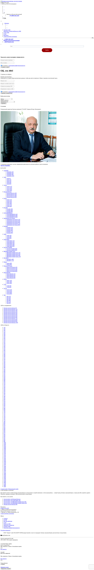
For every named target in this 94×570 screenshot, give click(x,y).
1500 (5, 478)
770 (4, 420)
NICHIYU (6, 258)
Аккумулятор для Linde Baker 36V (12, 500)
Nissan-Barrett (7, 272)
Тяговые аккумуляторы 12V (10, 309)
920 (4, 436)
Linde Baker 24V (10, 242)
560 (4, 393)
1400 (5, 474)
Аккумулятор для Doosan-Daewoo (12, 499)
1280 (5, 466)
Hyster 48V (9, 203)
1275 (5, 465)
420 (4, 372)
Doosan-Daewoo (7, 191)
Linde (5, 234)
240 (4, 346)
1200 (5, 461)
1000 (5, 442)
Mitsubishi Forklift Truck (9, 251)
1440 (5, 475)
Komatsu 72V (9, 231)
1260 (5, 464)
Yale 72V (8, 301)
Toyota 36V (9, 291)
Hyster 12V (9, 199)
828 (4, 428)
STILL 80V (9, 283)
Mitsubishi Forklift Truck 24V (13, 252)
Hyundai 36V (9, 209)
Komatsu (6, 226)
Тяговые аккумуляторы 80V (10, 320)
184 (4, 334)
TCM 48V (8, 287)
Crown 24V (9, 187)
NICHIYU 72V (10, 260)
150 (4, 329)
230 (4, 343)
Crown (5, 185)
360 (4, 366)
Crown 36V (9, 189)
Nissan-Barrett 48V (10, 277)
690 (4, 409)
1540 (5, 481)
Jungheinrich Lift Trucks (9, 218)
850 (4, 430)
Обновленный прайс (13, 489)
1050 (5, 446)
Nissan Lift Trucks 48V (11, 270)
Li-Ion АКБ (6, 32)
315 (4, 358)
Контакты (6, 35)
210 (4, 339)
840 (4, 429)
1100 (5, 449)
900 (4, 434)
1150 (5, 456)
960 (4, 440)
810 (4, 425)
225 (4, 342)
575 (4, 395)
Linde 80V (9, 238)
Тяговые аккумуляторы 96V (10, 321)
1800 (5, 485)
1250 (5, 462)
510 (4, 383)
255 (4, 348)
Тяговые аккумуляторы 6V (10, 308)
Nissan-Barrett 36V (10, 276)
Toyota (5, 288)
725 (4, 413)
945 (4, 438)
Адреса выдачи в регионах (10, 36)
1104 (5, 450)
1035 (5, 445)
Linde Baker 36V (10, 243)
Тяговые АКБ (7, 30)
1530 (5, 479)
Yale (5, 295)
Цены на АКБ (17, 31)
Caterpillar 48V (10, 174)
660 (4, 405)
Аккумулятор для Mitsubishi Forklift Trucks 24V (15, 503)
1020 (5, 444)
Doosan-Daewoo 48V (11, 195)
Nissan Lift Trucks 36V (11, 268)
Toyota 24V (9, 289)
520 (4, 384)
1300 (5, 468)
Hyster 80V (9, 206)
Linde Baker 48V (10, 244)
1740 (5, 483)
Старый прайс (4, 489)
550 (4, 391)
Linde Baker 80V (10, 246)
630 (4, 401)
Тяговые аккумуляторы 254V (11, 322)
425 (4, 374)
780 (4, 421)
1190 (5, 460)
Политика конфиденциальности (12, 527)
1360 (5, 470)
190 (4, 335)
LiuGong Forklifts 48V (11, 248)
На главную (4, 549)
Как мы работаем (8, 521)
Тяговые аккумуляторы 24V (10, 312)
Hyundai (6, 207)
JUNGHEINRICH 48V (12, 215)
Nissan (5, 262)
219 (4, 340)
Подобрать (3, 103)
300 (4, 356)
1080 (5, 448)
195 (4, 336)
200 (4, 338)
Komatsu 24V (9, 227)
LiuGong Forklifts (8, 247)
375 (4, 368)
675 (4, 407)
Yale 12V (8, 296)
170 (4, 331)
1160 (5, 458)
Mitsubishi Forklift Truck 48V (13, 255)
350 (4, 364)
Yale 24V (8, 297)
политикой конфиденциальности (17, 65)
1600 (5, 482)
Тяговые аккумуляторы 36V (10, 313)
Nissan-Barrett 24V (10, 275)
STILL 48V (9, 281)
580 (4, 396)
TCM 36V (8, 285)
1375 (5, 472)
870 (4, 432)
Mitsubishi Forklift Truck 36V (13, 254)
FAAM (5, 519)
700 (4, 411)
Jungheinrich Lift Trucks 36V (13, 221)
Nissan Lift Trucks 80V (11, 271)
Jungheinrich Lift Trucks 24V (13, 219)
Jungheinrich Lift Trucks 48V (13, 222)
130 (4, 327)
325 (4, 360)
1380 (5, 473)
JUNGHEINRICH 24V (12, 214)
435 (4, 375)
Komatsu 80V (9, 232)
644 (4, 404)
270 (4, 351)
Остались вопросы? (5, 530)
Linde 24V (9, 235)
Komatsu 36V (9, 228)
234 (4, 344)
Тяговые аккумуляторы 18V (10, 310)
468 (4, 379)
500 (4, 381)
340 (4, 362)
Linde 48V (9, 236)
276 (4, 352)
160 (4, 330)
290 (4, 355)
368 (4, 367)
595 (4, 397)
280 (4, 354)
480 (4, 380)
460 (4, 378)
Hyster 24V (9, 201)
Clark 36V (8, 181)
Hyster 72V (9, 205)
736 (4, 416)
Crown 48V (9, 190)
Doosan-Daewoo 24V (11, 193)
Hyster (5, 198)
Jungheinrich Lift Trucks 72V (13, 223)
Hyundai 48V (9, 210)
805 (4, 424)
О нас (5, 34)
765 (4, 419)
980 (4, 441)
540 (4, 387)
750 (4, 417)
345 (4, 363)
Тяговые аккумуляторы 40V (10, 314)
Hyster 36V (9, 202)
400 (4, 371)
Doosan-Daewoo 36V (11, 194)
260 (4, 350)
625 (4, 400)
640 (4, 403)
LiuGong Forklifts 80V (11, 250)
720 (4, 412)
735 (4, 415)
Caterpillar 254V (10, 175)
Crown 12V (9, 186)
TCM (5, 284)
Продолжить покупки (5, 568)
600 (4, 399)
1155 (5, 457)
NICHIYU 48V (10, 259)
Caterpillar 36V (10, 173)
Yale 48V (8, 300)
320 (4, 359)
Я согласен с (13, 65)
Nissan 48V (9, 263)
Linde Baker (6, 239)
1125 (5, 454)
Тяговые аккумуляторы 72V (10, 318)
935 (4, 437)
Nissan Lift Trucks (8, 266)
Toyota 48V (9, 292)
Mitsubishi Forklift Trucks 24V (13, 256)
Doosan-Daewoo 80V (11, 197)
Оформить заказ (5, 567)
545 (4, 388)
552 (4, 392)
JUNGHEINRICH (8, 213)
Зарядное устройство (9, 31)
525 (4, 385)
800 (4, 423)
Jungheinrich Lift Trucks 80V (13, 224)
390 (4, 370)
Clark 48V (8, 182)
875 (4, 433)
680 (4, 408)
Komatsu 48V (9, 230)
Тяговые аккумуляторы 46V (10, 316)
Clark (5, 177)
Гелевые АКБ (7, 526)
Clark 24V (8, 179)
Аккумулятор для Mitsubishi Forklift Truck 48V (15, 501)
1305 (5, 469)
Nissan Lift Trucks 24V (11, 267)
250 (4, 347)
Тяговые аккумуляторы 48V (10, 317)
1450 (5, 477)
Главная (5, 518)
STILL (5, 279)
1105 (5, 452)
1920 (5, 486)
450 (4, 376)
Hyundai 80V (9, 211)
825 (4, 427)
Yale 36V (8, 299)
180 (4, 332)
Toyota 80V (9, 293)
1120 (5, 453)
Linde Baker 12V (10, 240)
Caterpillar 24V (10, 172)
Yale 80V (8, 303)
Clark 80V (8, 183)
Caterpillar (6, 170)
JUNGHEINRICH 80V (12, 217)
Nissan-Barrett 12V (10, 273)
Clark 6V (8, 178)
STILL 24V (9, 280)
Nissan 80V (9, 264)
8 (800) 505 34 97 (5, 508)
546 (4, 389)
